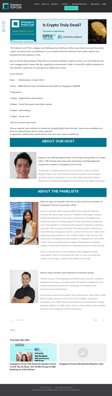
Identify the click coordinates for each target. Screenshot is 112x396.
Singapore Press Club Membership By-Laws (83, 358)
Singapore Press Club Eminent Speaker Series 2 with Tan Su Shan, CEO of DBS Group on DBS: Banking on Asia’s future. (33, 358)
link (75, 128)
